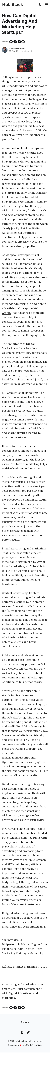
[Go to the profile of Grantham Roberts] (5, 50)
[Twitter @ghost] (28, 1032)
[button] (40, 4)
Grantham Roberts (17, 48)
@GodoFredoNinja (33, 1045)
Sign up (25, 1022)
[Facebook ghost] (22, 1032)
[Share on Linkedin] (19, 42)
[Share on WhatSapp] (23, 41)
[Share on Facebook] (15, 42)
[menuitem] (25, 1022)
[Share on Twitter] (11, 42)
